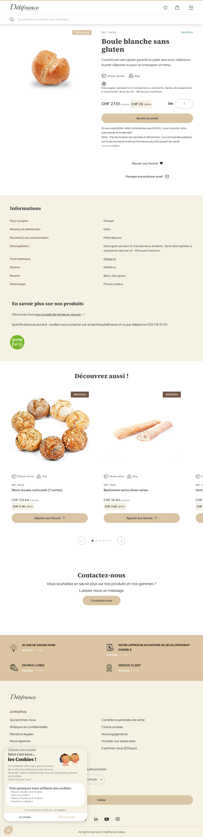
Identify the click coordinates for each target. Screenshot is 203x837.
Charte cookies (112, 727)
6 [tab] (110, 540)
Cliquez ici (109, 259)
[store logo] (24, 7)
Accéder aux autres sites (118, 741)
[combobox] (101, 19)
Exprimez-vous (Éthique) (119, 748)
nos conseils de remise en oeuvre (58, 314)
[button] (50, 518)
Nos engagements (115, 734)
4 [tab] (103, 540)
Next (121, 541)
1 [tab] (92, 540)
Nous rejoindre (20, 741)
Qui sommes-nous (23, 720)
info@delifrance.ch (108, 324)
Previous (82, 541)
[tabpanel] (142, 458)
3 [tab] (100, 540)
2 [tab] (96, 540)
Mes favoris (165, 7)
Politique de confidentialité (28, 727)
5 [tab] (107, 540)
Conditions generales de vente (123, 720)
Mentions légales (22, 734)
